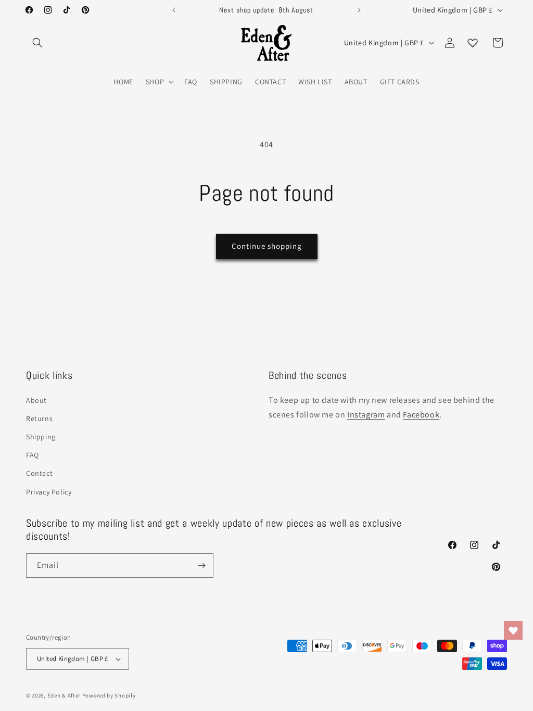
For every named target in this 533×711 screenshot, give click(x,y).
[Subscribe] (201, 565)
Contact (39, 473)
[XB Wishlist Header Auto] (472, 42)
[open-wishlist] (513, 630)
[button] (37, 42)
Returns (39, 418)
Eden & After (64, 695)
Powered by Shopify (109, 695)
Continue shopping (267, 246)
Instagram (366, 414)
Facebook (421, 414)
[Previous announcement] (173, 10)
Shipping (41, 436)
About (36, 400)
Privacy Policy (48, 492)
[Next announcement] (359, 10)
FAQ (32, 455)
